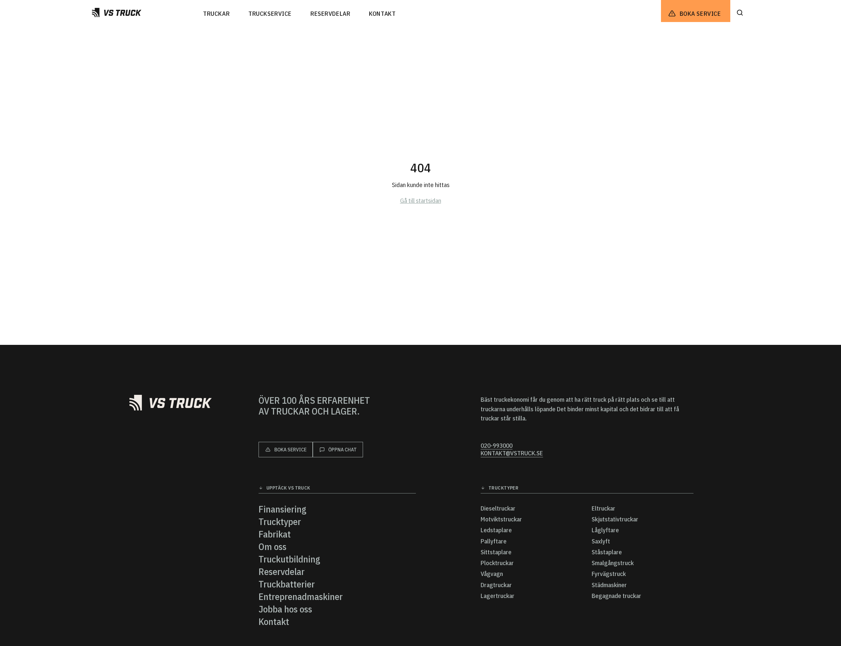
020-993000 (496, 445)
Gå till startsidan (420, 200)
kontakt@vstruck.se (512, 453)
